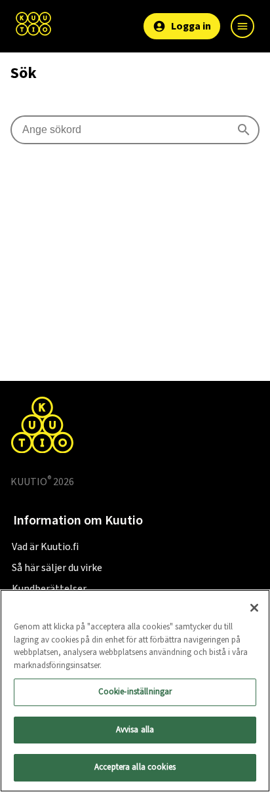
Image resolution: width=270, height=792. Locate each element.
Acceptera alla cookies (135, 767)
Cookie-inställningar (135, 692)
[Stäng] (254, 607)
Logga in (191, 26)
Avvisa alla (135, 730)
